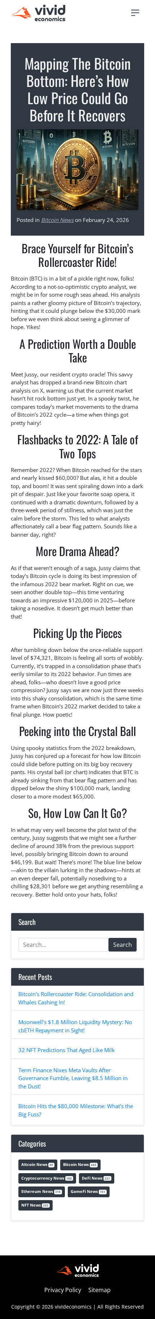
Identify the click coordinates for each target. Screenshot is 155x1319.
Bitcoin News (57, 219)
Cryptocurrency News (46, 1178)
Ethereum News (41, 1191)
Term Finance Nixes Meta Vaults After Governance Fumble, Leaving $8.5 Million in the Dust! (73, 1078)
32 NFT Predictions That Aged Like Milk (66, 1050)
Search (122, 945)
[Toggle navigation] (135, 13)
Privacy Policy (62, 1290)
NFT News (34, 1205)
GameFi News (88, 1191)
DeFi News (96, 1178)
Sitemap (99, 1290)
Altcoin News (37, 1164)
